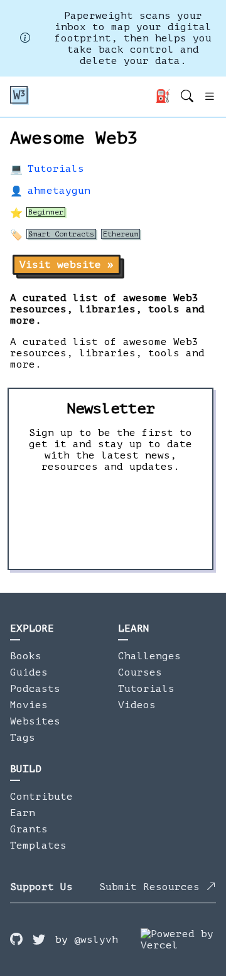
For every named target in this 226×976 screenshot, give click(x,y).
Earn (22, 813)
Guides (29, 672)
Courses (140, 672)
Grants (29, 829)
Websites (35, 721)
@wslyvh (96, 939)
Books (25, 656)
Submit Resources (152, 887)
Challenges (149, 656)
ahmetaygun (59, 190)
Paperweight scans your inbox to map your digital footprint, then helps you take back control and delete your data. (133, 38)
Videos (137, 705)
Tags (22, 737)
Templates (38, 845)
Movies (29, 705)
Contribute (41, 796)
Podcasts (35, 688)
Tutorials (56, 168)
